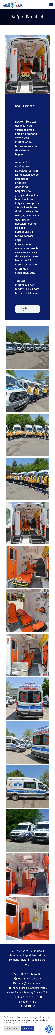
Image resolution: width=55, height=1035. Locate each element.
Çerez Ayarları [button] (11, 1028)
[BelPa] (13, 4)
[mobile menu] (51, 4)
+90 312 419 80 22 (29, 978)
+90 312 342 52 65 (30, 973)
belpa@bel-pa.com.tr (30, 983)
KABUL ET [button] (27, 1028)
